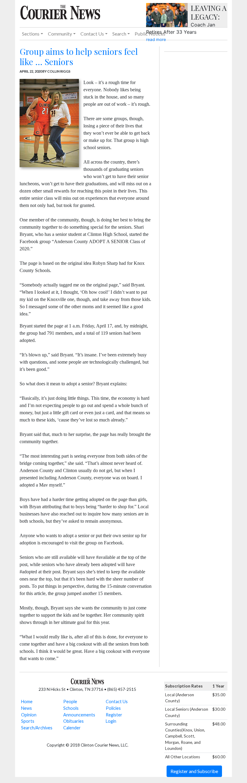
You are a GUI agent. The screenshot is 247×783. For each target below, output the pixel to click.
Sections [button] (30, 33)
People (70, 701)
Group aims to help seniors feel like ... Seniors (79, 56)
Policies (113, 708)
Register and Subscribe (194, 771)
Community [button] (60, 33)
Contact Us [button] (92, 33)
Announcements (79, 714)
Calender (72, 727)
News (26, 708)
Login (111, 721)
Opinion (28, 714)
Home (27, 701)
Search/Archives (36, 727)
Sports (27, 721)
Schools (71, 708)
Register (114, 714)
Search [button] (119, 33)
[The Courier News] (60, 11)
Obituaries (73, 721)
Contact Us (117, 701)
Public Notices (150, 33)
